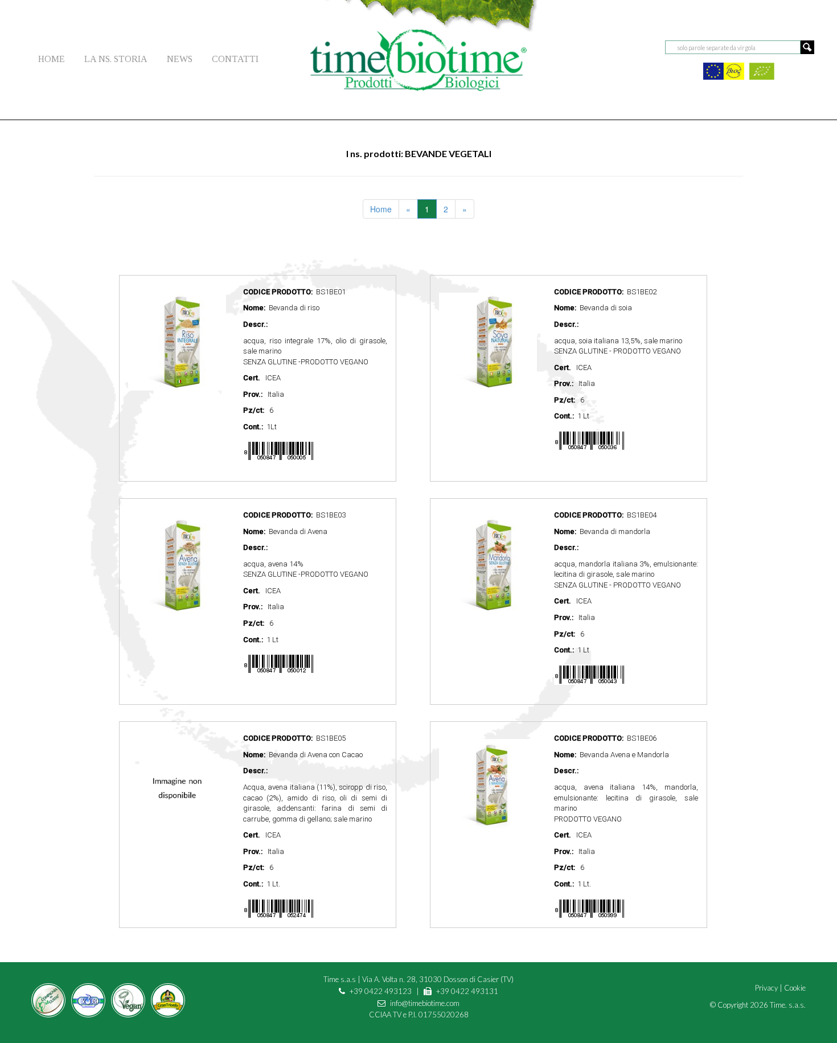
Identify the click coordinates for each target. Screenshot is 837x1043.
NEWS (179, 59)
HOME (51, 59)
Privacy (766, 987)
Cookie (795, 987)
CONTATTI (235, 59)
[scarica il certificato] (723, 69)
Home (381, 209)
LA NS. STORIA (115, 59)
